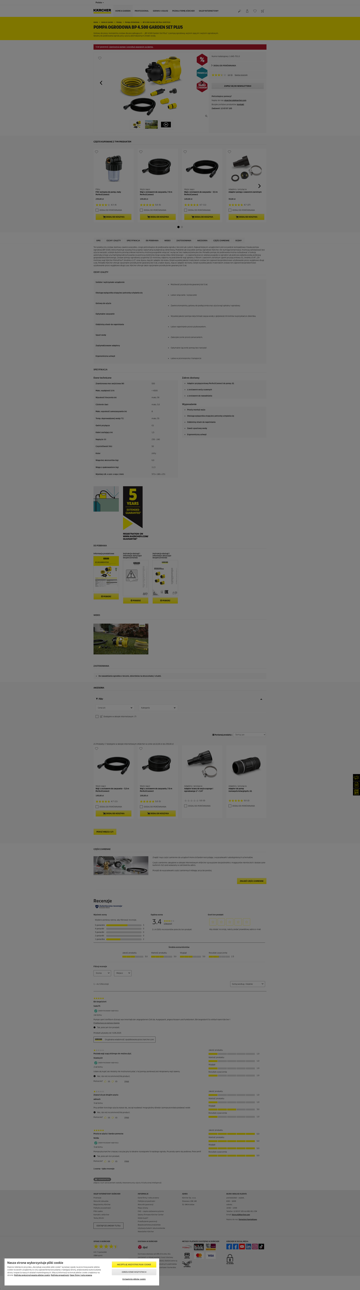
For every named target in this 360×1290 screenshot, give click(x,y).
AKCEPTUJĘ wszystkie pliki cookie (134, 1264)
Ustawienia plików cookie (134, 1279)
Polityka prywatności (60, 1275)
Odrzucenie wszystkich (134, 1272)
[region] (81, 1271)
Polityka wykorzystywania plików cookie (32, 1275)
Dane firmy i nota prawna (81, 1275)
